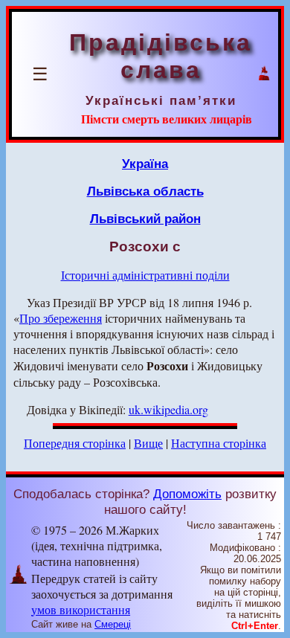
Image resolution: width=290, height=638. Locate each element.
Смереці (112, 624)
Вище (148, 443)
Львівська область (145, 191)
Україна (145, 163)
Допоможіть (187, 493)
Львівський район (145, 218)
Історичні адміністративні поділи (145, 275)
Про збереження (60, 318)
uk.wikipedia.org (168, 409)
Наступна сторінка (218, 443)
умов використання (80, 609)
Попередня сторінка (75, 443)
